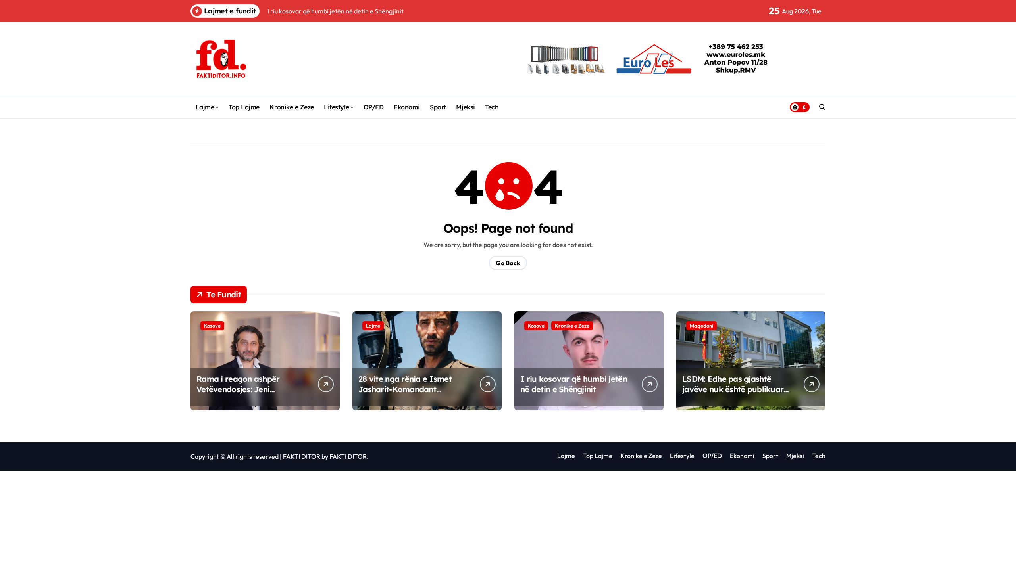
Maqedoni (701, 325)
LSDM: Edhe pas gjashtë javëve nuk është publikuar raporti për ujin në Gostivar (733, 389)
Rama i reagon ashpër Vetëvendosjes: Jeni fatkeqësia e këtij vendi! (240, 389)
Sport (438, 107)
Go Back (508, 263)
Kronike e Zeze (291, 107)
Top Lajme (244, 107)
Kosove (212, 325)
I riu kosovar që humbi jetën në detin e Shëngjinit (573, 384)
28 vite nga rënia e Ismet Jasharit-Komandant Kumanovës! (405, 389)
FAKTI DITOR (301, 456)
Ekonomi (407, 107)
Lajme (205, 107)
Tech (491, 107)
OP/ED (374, 107)
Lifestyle (336, 107)
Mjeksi (465, 107)
